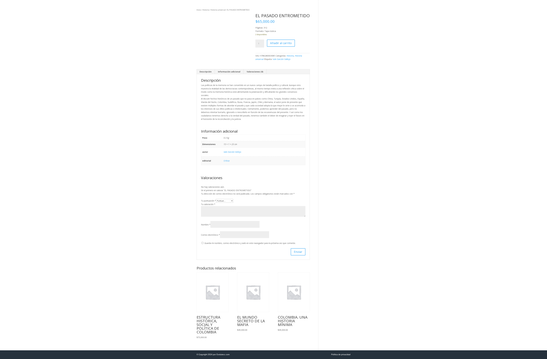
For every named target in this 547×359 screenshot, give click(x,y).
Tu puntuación (208, 200)
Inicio (199, 10)
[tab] (205, 71)
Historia (206, 10)
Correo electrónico (210, 234)
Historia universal (218, 10)
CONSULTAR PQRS (450, 1)
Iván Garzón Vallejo (281, 59)
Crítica (226, 160)
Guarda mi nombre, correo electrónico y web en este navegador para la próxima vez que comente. (250, 243)
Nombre (205, 224)
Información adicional (229, 71)
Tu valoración (208, 204)
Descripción (206, 71)
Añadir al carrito (281, 43)
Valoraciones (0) (255, 71)
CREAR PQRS (431, 1)
